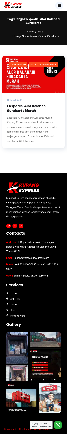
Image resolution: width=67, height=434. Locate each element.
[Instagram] (21, 226)
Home (30, 31)
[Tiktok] (8, 226)
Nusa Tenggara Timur (44, 64)
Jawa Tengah (18, 64)
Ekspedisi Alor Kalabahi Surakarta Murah (26, 108)
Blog (40, 31)
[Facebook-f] (14, 226)
